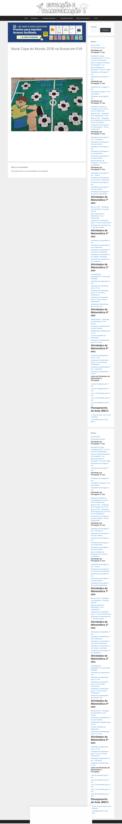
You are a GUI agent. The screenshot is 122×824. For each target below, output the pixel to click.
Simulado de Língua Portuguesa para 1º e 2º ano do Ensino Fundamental (100, 58)
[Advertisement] (47, 65)
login (26, 171)
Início (26, 18)
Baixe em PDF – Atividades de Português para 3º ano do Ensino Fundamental (100, 120)
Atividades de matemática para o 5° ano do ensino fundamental (99, 362)
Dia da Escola (95, 45)
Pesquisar (105, 30)
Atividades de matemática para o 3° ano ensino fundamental (99, 293)
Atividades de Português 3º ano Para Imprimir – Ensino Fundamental (100, 127)
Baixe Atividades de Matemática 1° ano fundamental (97, 216)
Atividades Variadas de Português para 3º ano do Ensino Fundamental (99, 109)
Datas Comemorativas (82, 18)
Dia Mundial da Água (98, 48)
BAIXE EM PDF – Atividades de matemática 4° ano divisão (100, 322)
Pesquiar (94, 27)
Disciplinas (34, 18)
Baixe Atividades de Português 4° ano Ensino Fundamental (99, 163)
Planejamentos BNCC (66, 18)
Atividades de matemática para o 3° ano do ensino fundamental (99, 299)
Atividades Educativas (49, 18)
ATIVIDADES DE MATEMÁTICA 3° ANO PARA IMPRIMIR (100, 277)
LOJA (95, 18)
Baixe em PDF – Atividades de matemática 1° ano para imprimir (100, 209)
